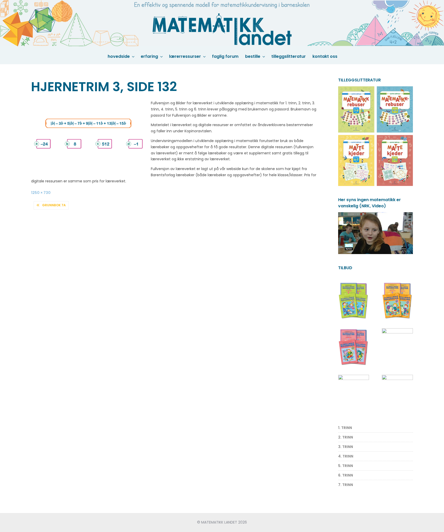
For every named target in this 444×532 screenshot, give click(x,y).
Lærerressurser (185, 56)
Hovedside (119, 56)
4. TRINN (345, 456)
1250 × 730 (41, 192)
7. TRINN (345, 484)
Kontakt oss (324, 56)
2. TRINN (345, 437)
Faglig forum (225, 56)
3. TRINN (345, 446)
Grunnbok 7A (54, 205)
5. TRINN (345, 465)
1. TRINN (345, 427)
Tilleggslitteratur (288, 56)
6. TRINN (345, 475)
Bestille (252, 56)
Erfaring (149, 56)
